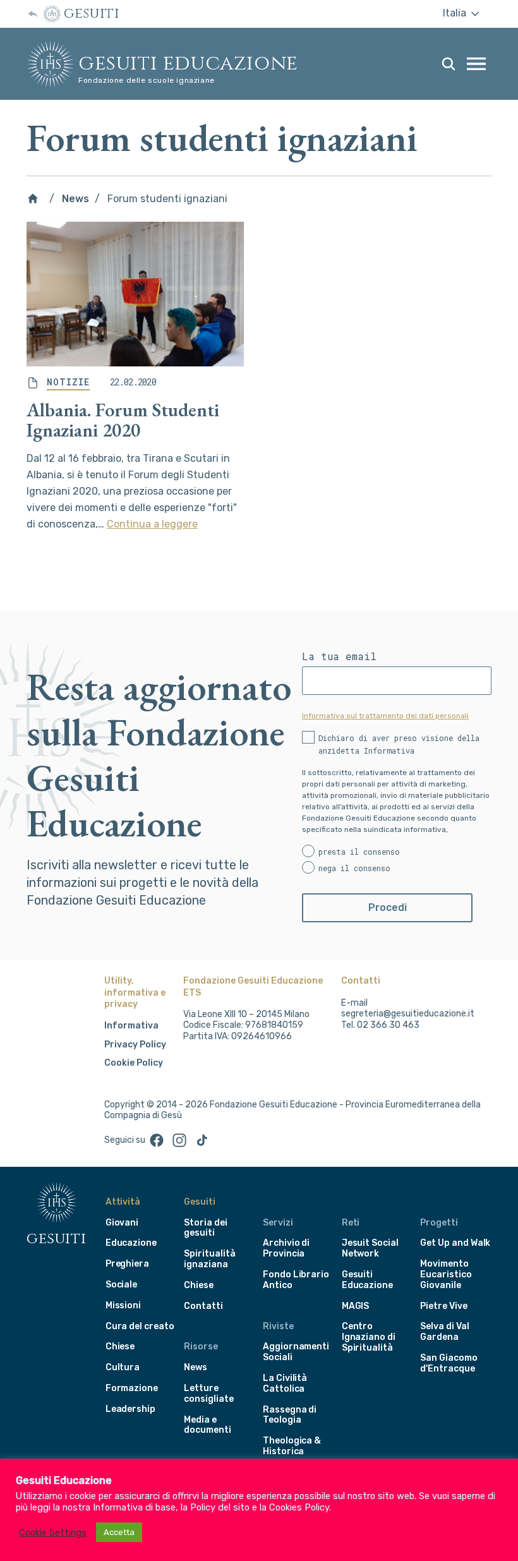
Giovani (122, 1222)
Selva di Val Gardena (444, 1331)
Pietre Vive (443, 1306)
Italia (456, 13)
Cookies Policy (299, 1507)
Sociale (121, 1284)
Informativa (131, 1025)
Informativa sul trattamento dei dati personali (385, 715)
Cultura (122, 1367)
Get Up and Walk (455, 1243)
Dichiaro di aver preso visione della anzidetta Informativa (398, 744)
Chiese (120, 1346)
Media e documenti (207, 1425)
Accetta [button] (119, 1532)
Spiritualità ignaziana (209, 1259)
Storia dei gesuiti (205, 1228)
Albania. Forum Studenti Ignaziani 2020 (123, 419)
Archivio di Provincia (286, 1248)
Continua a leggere (152, 524)
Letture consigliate (208, 1393)
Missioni (123, 1305)
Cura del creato (139, 1326)
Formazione (131, 1388)
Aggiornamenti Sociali (296, 1352)
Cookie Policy (133, 1063)
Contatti (203, 1306)
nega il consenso (354, 868)
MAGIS (356, 1306)
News (75, 199)
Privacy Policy (135, 1044)
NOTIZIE (68, 382)
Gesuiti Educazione (188, 63)
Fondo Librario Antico (296, 1280)
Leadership (130, 1409)
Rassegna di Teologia (289, 1415)
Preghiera (127, 1263)
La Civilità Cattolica (285, 1383)
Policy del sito (220, 1507)
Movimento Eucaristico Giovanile (445, 1274)
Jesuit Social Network (370, 1248)
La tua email (339, 656)
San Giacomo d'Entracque (448, 1363)
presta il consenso (359, 852)
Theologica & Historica (292, 1446)
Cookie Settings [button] (53, 1532)
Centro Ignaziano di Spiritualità (368, 1337)
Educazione (131, 1243)
